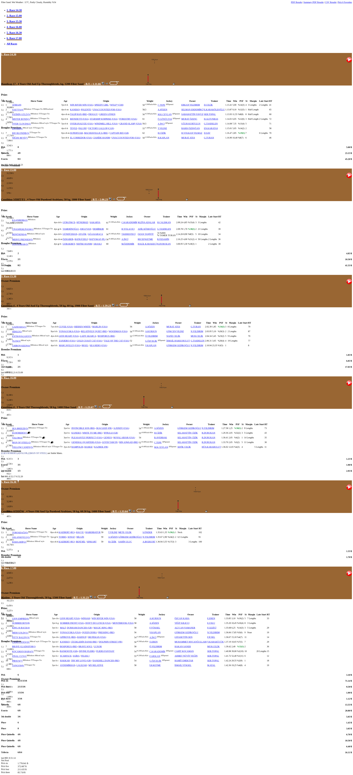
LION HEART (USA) (69, 336)
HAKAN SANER (183, 646)
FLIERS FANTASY (105, 651)
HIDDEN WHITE (82, 327)
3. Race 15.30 (14, 21)
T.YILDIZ (162, 128)
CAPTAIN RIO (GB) (119, 133)
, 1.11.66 (92, 83)
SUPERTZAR (76, 133)
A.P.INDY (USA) (121, 428)
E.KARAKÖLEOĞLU (214, 109)
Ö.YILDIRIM (151, 336)
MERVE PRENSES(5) (22, 239)
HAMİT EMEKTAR (184, 660)
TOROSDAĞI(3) (20, 532)
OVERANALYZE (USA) (81, 123)
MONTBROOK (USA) (123, 623)
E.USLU (211, 623)
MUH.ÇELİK (197, 336)
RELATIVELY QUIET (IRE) (94, 331)
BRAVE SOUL (85, 646)
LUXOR (98, 646)
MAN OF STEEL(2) (21, 442)
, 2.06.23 (100, 199)
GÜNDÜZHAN (70, 234)
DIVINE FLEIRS (87, 651)
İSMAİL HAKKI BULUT (178, 341)
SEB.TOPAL (210, 114)
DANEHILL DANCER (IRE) (106, 660)
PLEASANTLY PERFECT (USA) (86, 437)
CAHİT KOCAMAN (184, 651)
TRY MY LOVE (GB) (81, 660)
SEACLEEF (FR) (104, 428)
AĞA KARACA (95, 234)
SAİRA (76, 656)
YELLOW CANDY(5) (22, 447)
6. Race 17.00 (14, 38)
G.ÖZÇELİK (151, 341)
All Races (12, 43)
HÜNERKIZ (82, 222)
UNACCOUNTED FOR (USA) (107, 109)
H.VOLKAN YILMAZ (191, 133)
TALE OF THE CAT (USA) (116, 341)
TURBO (62, 537)
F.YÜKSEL (154, 628)
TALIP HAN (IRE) (78, 114)
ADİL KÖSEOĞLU (147, 229)
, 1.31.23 (80, 597)
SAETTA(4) (17, 110)
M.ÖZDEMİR (127, 244)
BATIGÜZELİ (81, 239)
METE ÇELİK (125, 532)
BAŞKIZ (88, 447)
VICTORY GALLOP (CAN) (101, 128)
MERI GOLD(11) (20, 633)
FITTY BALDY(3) (20, 637)
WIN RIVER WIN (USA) (81, 105)
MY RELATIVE (96, 665)
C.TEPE (161, 105)
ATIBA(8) (16, 105)
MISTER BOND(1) (21, 119)
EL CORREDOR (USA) (81, 138)
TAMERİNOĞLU (71, 229)
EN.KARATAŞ (211, 128)
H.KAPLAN (163, 138)
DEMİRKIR (98, 229)
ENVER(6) (17, 128)
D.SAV (207, 133)
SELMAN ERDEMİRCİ (192, 109)
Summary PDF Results (313, 2)
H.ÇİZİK (162, 133)
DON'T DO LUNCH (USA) (98, 623)
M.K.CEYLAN (165, 114)
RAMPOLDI (77, 447)
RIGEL (85, 345)
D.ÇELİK (208, 105)
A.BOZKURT (149, 542)
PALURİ (82, 128)
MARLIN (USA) (100, 327)
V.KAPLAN (150, 345)
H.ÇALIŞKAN (164, 222)
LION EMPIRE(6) (20, 619)
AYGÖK (82, 234)
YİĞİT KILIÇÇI (182, 623)
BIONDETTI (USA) (79, 119)
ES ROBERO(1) (19, 433)
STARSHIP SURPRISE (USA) (104, 119)
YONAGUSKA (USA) (69, 331)
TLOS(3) (16, 341)
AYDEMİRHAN (67, 665)
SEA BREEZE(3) (20, 428)
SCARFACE (66, 656)
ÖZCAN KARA (182, 618)
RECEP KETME (145, 239)
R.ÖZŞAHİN (163, 239)
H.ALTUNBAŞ (211, 119)
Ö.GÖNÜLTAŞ (165, 119)
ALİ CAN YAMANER (185, 628)
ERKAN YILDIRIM (190, 105)
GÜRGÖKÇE (69, 222)
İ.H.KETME (155, 665)
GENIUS (108, 437)
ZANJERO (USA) (67, 341)
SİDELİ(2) (17, 331)
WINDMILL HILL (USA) (106, 123)
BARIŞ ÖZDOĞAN (190, 128)
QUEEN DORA (89, 632)
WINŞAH (85, 618)
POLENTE (86, 109)
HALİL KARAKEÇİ (147, 244)
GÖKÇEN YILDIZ (175, 331)
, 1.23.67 (85, 407)
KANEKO (75, 109)
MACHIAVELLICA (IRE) (96, 133)
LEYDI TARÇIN (110, 442)
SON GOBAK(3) (20, 244)
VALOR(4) (17, 438)
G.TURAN (209, 138)
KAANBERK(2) (19, 220)
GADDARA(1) (19, 327)
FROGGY (93, 114)
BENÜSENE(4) (19, 234)
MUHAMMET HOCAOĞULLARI (191, 642)
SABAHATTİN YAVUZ (192, 114)
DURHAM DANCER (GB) (79, 628)
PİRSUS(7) (17, 661)
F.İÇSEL (211, 637)
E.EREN (211, 618)
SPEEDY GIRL (101, 105)
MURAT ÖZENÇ (189, 119)
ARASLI (97, 244)
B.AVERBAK (160, 437)
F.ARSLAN (154, 656)
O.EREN (153, 642)
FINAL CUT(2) (19, 656)
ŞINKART (92, 542)
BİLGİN (80, 537)
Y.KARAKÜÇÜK (215, 642)
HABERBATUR (93, 532)
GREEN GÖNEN (107, 114)
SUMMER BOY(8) (21, 623)
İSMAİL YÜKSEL (183, 665)
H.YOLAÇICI (127, 229)
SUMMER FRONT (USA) (72, 623)
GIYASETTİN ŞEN (183, 637)
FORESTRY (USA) (128, 119)
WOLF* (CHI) (116, 105)
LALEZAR (82, 665)
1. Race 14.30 (14, 10)
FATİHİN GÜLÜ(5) (21, 114)
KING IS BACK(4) (21, 628)
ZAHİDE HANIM (101, 138)
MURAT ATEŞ (188, 138)
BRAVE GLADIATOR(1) (24, 646)
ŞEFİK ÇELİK (184, 447)
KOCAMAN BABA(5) (22, 651)
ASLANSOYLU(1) (21, 537)
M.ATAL (211, 665)
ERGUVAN (85, 229)
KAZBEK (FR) (101, 447)
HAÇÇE (80, 532)
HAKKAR (65, 660)
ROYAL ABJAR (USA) (124, 437)
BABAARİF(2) (19, 542)
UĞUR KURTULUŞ (190, 123)
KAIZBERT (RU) (67, 532)
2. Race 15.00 (14, 15)
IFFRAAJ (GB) (111, 433)
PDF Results (296, 2)
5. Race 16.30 (14, 32)
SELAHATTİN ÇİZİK (187, 433)
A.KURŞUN (151, 331)
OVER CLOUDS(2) (21, 124)
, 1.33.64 (120, 511)
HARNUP (81, 637)
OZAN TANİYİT (146, 234)
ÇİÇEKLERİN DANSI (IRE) (84, 642)
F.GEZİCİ (211, 628)
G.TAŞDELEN (211, 123)
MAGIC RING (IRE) (103, 628)
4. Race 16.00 (14, 27)
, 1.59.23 (103, 305)
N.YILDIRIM (197, 331)
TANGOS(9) (18, 666)
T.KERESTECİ (128, 234)
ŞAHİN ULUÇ (125, 542)
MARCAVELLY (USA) (69, 345)
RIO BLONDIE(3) (20, 133)
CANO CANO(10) (20, 642)
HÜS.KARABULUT (211, 447)
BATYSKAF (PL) (97, 239)
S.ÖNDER (147, 532)
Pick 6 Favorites (345, 2)
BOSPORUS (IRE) (106, 336)
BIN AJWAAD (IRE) (128, 442)
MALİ (63, 628)
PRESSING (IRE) (106, 632)
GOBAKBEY (69, 244)
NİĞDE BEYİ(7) (19, 138)
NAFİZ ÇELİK (173, 336)
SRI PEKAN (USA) (97, 637)
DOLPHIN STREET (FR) (110, 642)
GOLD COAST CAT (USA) (89, 341)
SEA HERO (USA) (98, 345)
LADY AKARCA (88, 336)
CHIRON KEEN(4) (21, 346)
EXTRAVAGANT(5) (21, 336)
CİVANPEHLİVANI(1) (22, 229)
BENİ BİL (80, 542)
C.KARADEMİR (129, 222)
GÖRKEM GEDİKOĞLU (178, 345)
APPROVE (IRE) (68, 637)
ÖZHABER (68, 239)
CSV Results (330, 2)
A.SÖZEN (162, 109)
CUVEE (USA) (66, 327)
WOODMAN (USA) (118, 331)
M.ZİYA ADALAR (146, 222)
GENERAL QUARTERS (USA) (86, 442)
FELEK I (85, 656)
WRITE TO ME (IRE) (92, 433)
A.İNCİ (161, 124)
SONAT (71, 537)
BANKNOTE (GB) (69, 651)
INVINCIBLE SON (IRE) (83, 428)
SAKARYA (95, 222)
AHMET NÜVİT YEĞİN (186, 656)
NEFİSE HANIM (84, 244)
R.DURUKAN (164, 244)
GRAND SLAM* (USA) (130, 123)
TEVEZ (73, 128)
